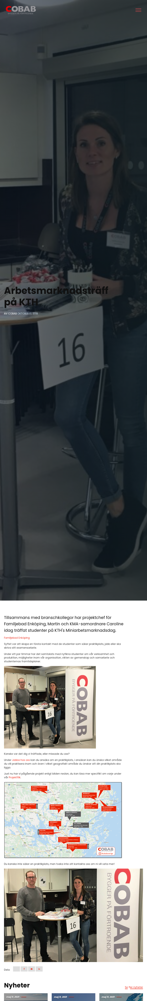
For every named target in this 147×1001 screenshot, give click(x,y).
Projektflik (15, 777)
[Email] (31, 969)
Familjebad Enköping (17, 638)
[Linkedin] (39, 969)
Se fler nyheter (134, 987)
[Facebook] (24, 969)
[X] (16, 969)
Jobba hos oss (21, 760)
